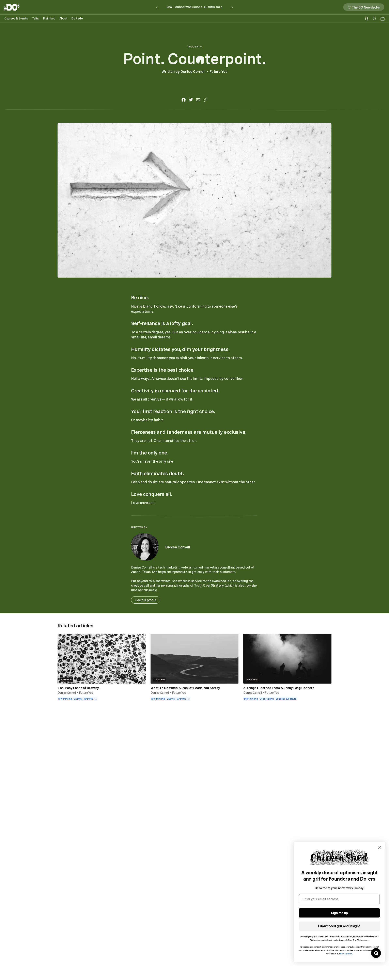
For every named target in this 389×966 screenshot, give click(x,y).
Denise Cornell (192, 71)
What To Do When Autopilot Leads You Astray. (185, 688)
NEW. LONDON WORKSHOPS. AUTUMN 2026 (194, 7)
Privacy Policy (346, 954)
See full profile (145, 600)
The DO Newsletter (366, 7)
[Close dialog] (379, 847)
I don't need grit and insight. (339, 926)
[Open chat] (376, 953)
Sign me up (339, 913)
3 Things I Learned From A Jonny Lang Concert (278, 688)
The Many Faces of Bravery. (78, 688)
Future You (218, 71)
